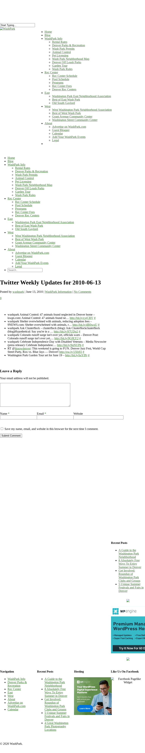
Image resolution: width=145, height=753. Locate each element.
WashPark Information (58, 291)
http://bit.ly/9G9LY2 (66, 338)
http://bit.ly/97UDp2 (66, 331)
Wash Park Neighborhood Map (70, 58)
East (47, 92)
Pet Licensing (60, 55)
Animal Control (61, 52)
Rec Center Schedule (64, 75)
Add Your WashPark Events (69, 136)
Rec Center (51, 72)
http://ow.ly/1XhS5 (70, 351)
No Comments (82, 291)
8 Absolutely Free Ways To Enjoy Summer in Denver (130, 564)
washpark (18, 291)
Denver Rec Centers (64, 89)
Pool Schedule (60, 79)
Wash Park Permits (63, 48)
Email (41, 413)
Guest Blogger (60, 130)
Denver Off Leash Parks (66, 62)
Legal (55, 140)
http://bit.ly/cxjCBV (81, 318)
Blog (10, 161)
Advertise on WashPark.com (69, 126)
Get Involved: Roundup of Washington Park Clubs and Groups (129, 575)
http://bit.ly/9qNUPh (69, 345)
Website (78, 413)
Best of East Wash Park (66, 99)
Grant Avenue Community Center (72, 116)
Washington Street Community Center (74, 120)
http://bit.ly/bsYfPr (76, 355)
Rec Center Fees (62, 86)
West (47, 106)
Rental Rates (59, 42)
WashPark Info (16, 164)
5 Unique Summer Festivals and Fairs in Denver (131, 587)
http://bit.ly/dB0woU (84, 324)
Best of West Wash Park (66, 113)
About (48, 123)
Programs (57, 82)
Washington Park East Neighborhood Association (81, 96)
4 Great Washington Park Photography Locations (56, 726)
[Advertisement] (128, 360)
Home (11, 157)
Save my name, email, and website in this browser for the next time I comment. (51, 428)
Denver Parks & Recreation (68, 45)
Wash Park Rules (62, 69)
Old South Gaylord (63, 103)
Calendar (57, 133)
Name (4, 413)
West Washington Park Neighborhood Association (82, 109)
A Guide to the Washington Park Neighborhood (129, 554)
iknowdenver (23, 348)
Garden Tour (59, 65)
